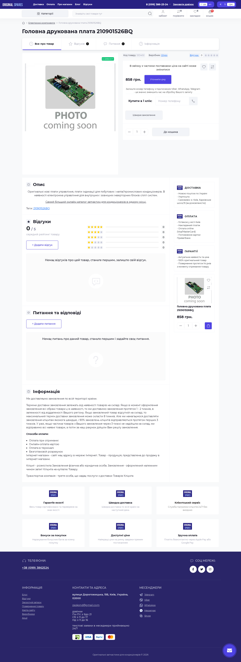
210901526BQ (41, 208)
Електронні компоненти (41, 23)
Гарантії (191, 251)
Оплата (51, 4)
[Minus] (129, 131)
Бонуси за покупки (53, 535)
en (210, 4)
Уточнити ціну (158, 79)
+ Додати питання (44, 323)
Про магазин (65, 4)
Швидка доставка (120, 502)
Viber (147, 600)
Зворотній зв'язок (31, 602)
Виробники (28, 614)
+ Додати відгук (42, 245)
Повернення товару (33, 606)
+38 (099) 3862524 (35, 567)
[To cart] (208, 325)
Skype (147, 615)
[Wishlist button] (203, 66)
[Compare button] (212, 66)
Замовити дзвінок (183, 4)
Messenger (150, 610)
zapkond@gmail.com (86, 605)
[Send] (193, 101)
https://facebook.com (193, 569)
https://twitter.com (201, 569)
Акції (24, 618)
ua (204, 4)
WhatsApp (150, 605)
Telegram (149, 594)
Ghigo (164, 55)
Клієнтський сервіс (187, 502)
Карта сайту (28, 610)
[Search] (150, 13)
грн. (231, 4)
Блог (77, 4)
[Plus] (144, 131)
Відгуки (87, 4)
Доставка (38, 4)
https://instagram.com (210, 569)
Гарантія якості (53, 502)
